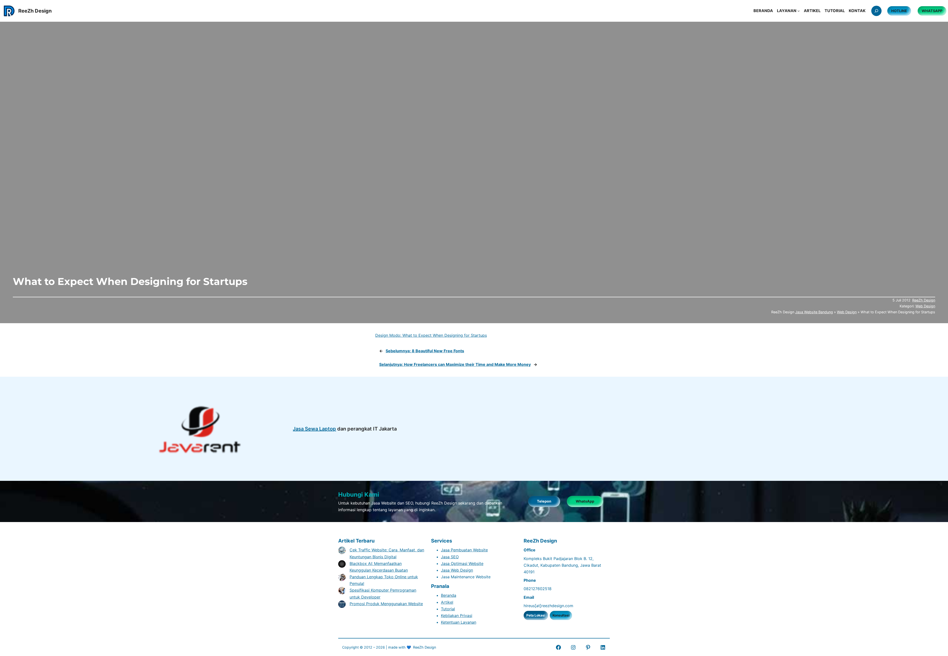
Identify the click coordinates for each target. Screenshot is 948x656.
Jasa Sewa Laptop (314, 429)
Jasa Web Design (457, 570)
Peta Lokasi (535, 615)
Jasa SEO (450, 556)
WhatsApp (585, 501)
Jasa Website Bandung (814, 312)
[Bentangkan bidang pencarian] (876, 11)
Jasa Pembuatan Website (464, 549)
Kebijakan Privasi (456, 615)
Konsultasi (561, 615)
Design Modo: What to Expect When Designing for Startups (431, 335)
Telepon (544, 501)
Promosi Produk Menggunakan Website (386, 603)
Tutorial (448, 608)
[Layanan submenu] (798, 11)
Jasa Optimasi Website (462, 563)
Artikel (447, 602)
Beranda (448, 595)
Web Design (925, 306)
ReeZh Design (923, 300)
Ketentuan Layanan (458, 622)
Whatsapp (932, 11)
